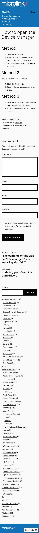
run (29, 125)
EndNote (6, 389)
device (11, 125)
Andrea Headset (9, 452)
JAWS (5, 325)
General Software (8, 369)
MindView (7, 338)
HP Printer (7, 462)
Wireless (6, 494)
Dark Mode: (29, 530)
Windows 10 (6, 516)
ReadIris (6, 341)
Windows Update (10, 446)
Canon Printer (8, 456)
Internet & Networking (10, 488)
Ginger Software (9, 315)
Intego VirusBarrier (10, 401)
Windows (18, 122)
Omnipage (7, 433)
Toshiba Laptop (9, 484)
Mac (3, 500)
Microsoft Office (9, 414)
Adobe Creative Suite (11, 376)
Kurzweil (6, 328)
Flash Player (8, 395)
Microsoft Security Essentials (14, 427)
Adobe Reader (8, 382)
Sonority (6, 344)
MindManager (8, 334)
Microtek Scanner (10, 468)
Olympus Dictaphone (11, 472)
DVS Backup (8, 385)
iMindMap (7, 318)
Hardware (5, 449)
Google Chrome (9, 398)
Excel (6, 417)
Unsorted (5, 507)
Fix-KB (6, 12)
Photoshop (8, 379)
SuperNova (7, 354)
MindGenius (7, 331)
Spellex (6, 350)
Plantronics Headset (11, 481)
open (25, 125)
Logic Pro (7, 411)
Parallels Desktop (10, 436)
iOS (3, 497)
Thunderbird (8, 443)
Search (5, 287)
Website (5, 209)
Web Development (9, 510)
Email (4, 195)
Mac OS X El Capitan (10, 503)
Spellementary (9, 347)
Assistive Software (9, 299)
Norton (6, 430)
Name (4, 181)
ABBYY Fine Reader (10, 373)
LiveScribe (7, 465)
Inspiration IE (8, 322)
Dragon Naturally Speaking (13, 312)
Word (6, 424)
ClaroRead (7, 306)
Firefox (6, 392)
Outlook (7, 420)
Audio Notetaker (9, 302)
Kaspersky (7, 408)
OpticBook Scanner (10, 475)
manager (18, 125)
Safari (5, 440)
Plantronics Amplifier (11, 478)
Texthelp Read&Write (11, 357)
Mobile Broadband (10, 491)
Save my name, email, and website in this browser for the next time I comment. (20, 226)
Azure (4, 366)
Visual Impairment (10, 360)
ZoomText (7, 363)
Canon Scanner (9, 459)
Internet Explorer (9, 404)
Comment (7, 154)
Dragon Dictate (9, 309)
